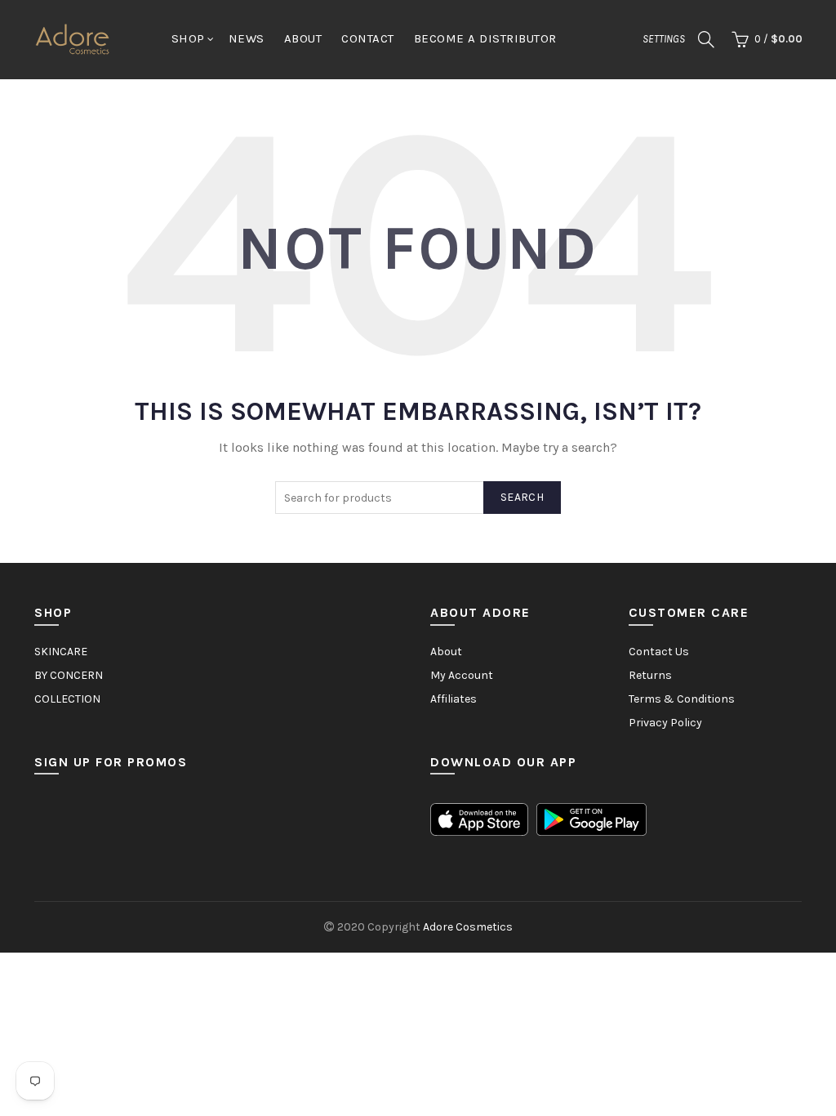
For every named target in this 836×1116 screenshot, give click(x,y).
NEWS (247, 38)
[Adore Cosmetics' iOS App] (479, 818)
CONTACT (367, 38)
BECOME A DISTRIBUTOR (485, 38)
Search (522, 497)
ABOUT (303, 38)
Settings (664, 39)
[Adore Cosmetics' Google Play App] (591, 818)
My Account (461, 675)
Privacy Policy (665, 723)
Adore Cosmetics (468, 927)
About (446, 651)
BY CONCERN (68, 675)
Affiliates (453, 699)
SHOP (188, 38)
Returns (650, 675)
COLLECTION (67, 699)
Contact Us (659, 651)
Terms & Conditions (682, 699)
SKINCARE (60, 651)
